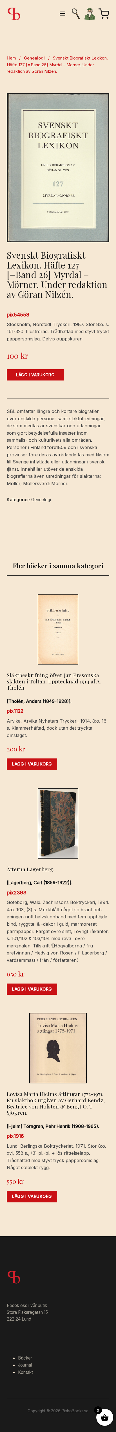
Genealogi (34, 58)
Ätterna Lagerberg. (30, 869)
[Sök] (75, 13)
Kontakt (25, 1372)
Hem (11, 58)
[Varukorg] (104, 13)
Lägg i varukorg (35, 374)
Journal (25, 1365)
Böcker (25, 1358)
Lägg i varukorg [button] (32, 764)
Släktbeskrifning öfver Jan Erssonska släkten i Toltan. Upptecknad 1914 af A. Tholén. (54, 681)
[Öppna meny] (62, 14)
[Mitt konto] (89, 14)
